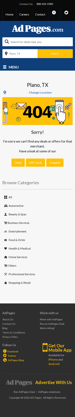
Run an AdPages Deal (52, 323)
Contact (40, 14)
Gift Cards (35, 162)
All (10, 197)
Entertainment (17, 231)
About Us (7, 319)
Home (9, 14)
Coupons (54, 162)
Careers (24, 14)
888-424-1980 (45, 3)
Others (12, 265)
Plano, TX (14, 53)
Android (54, 363)
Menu (14, 67)
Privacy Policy (10, 336)
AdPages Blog (15, 360)
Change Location (40, 92)
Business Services (18, 222)
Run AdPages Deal (24, 391)
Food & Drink (17, 240)
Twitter (11, 355)
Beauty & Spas (17, 214)
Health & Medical (20, 248)
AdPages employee (49, 391)
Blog (4, 328)
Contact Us (8, 323)
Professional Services (22, 274)
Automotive (16, 205)
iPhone (53, 359)
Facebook (12, 351)
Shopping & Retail (20, 282)
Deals (18, 162)
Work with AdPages (51, 319)
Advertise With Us (53, 382)
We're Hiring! (47, 328)
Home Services (18, 257)
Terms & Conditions (13, 332)
